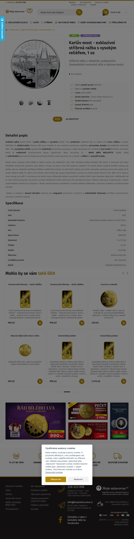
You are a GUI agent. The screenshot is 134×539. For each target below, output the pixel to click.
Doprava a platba (102, 2)
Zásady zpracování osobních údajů (40, 499)
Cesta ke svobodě (109, 284)
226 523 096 (76, 487)
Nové (74, 35)
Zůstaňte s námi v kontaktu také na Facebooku (77, 520)
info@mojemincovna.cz (79, 502)
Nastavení (78, 479)
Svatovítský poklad (67, 336)
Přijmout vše (56, 479)
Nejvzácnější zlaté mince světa (25, 336)
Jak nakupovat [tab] (72, 119)
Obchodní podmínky (41, 494)
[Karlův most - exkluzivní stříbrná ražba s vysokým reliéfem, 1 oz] (35, 64)
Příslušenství (119, 22)
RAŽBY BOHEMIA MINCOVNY (93, 22)
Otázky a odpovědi (78, 5)
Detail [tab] (57, 119)
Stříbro (48, 22)
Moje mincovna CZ (112, 520)
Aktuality (72, 2)
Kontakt (93, 5)
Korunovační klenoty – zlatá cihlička (25, 284)
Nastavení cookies (121, 525)
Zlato (36, 22)
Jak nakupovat (85, 2)
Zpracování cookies (54, 472)
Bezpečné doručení (118, 462)
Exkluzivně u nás (90, 35)
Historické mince (67, 22)
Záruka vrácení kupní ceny (92, 463)
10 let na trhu (16, 462)
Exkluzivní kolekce (18, 22)
